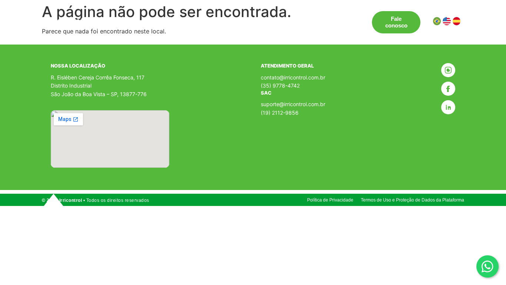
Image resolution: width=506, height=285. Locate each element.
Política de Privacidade (330, 200)
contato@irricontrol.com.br (293, 77)
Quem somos (266, 19)
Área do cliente (128, 25)
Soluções (116, 19)
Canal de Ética (314, 19)
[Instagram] (448, 70)
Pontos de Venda (170, 19)
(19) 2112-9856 (280, 112)
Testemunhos (220, 19)
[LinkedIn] (448, 107)
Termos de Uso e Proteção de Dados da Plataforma (412, 200)
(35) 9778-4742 (280, 85)
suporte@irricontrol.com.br (293, 104)
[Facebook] (448, 89)
